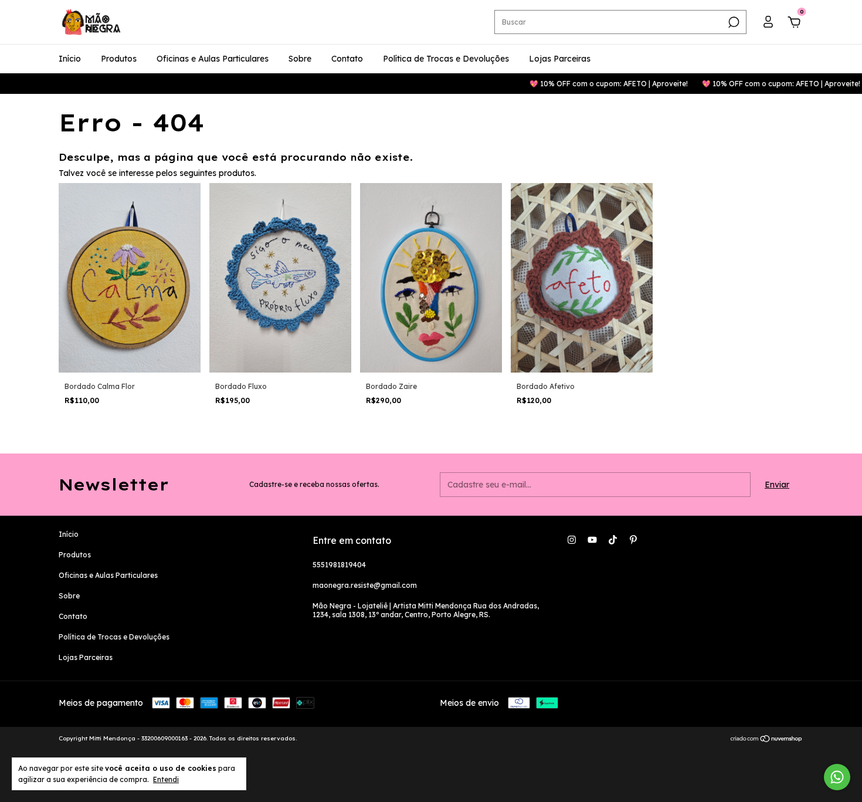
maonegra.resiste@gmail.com (365, 585)
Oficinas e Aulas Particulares (213, 58)
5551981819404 (339, 564)
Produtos (119, 58)
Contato (347, 58)
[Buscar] (733, 22)
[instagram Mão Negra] (571, 539)
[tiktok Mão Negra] (612, 539)
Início (70, 58)
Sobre (300, 58)
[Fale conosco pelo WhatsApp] (837, 777)
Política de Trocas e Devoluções (446, 58)
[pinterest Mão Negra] (633, 539)
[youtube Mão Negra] (592, 539)
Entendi (166, 779)
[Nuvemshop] (766, 740)
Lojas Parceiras (559, 58)
